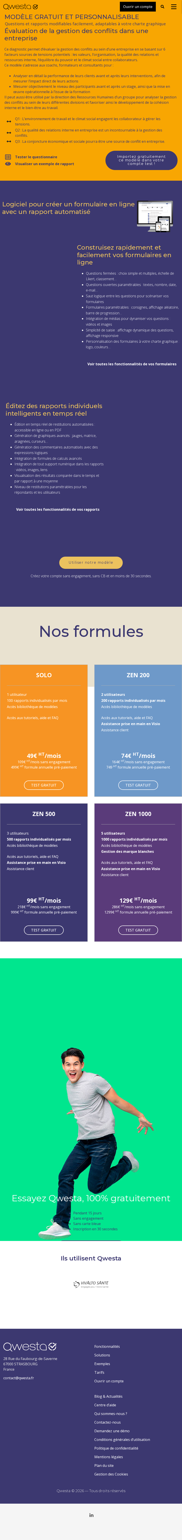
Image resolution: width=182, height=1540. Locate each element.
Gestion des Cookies (111, 1474)
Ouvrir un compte (109, 1381)
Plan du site (104, 1465)
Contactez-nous (107, 1422)
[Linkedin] (91, 1515)
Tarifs (99, 1372)
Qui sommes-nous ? (110, 1413)
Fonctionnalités (107, 1346)
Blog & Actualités (108, 1396)
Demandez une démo (112, 1430)
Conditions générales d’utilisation (122, 1439)
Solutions (102, 1355)
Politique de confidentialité (116, 1448)
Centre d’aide (105, 1405)
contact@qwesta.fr (18, 1378)
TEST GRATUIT (44, 785)
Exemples (102, 1363)
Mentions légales (108, 1456)
